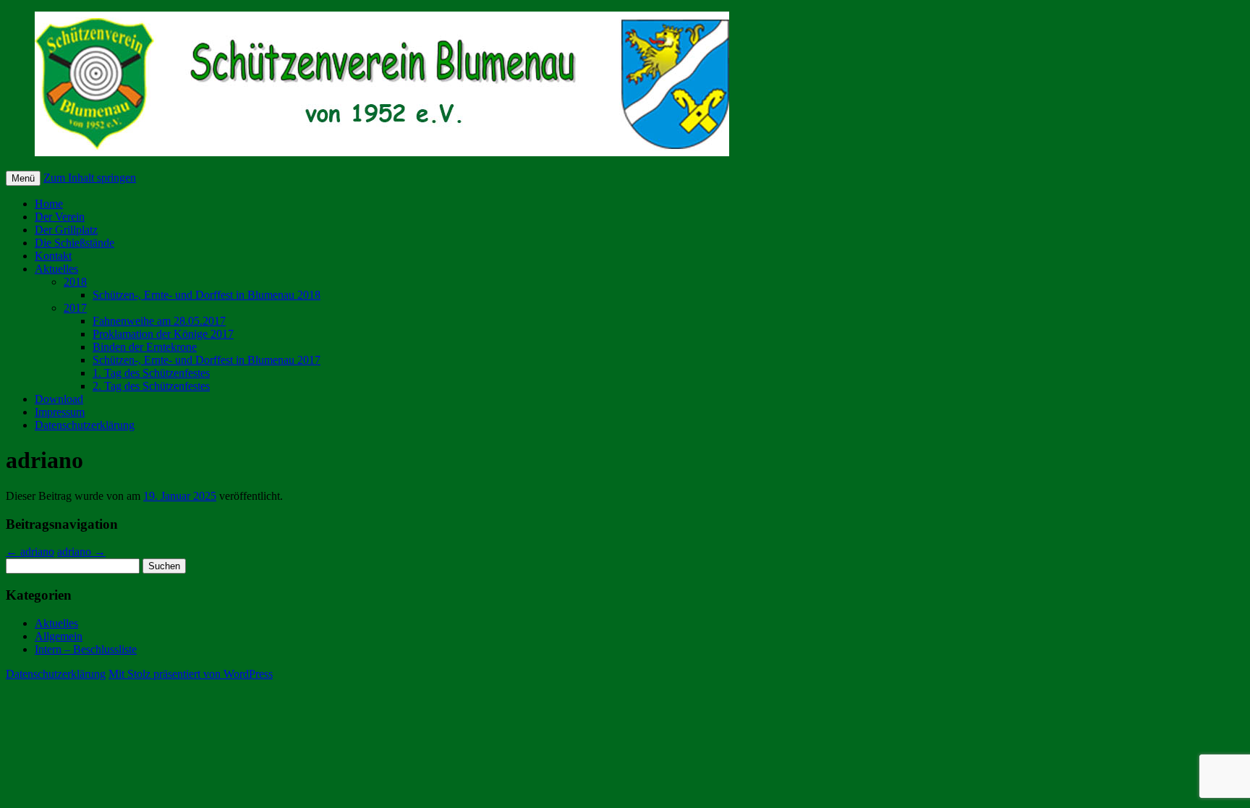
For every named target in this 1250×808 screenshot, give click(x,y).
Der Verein (60, 216)
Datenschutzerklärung (85, 425)
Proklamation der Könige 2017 (163, 334)
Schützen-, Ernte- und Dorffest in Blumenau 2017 (206, 360)
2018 (75, 282)
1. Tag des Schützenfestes (151, 373)
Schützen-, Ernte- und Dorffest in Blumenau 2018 (206, 295)
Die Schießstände (74, 243)
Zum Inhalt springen (89, 177)
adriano (30, 551)
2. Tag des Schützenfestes (151, 386)
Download (59, 399)
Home (49, 203)
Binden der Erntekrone (145, 347)
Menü (23, 178)
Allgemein (58, 636)
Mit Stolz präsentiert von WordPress (191, 674)
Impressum (60, 412)
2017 (75, 308)
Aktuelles (56, 269)
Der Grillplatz (66, 230)
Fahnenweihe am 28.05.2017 (159, 321)
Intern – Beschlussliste (86, 649)
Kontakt (53, 256)
